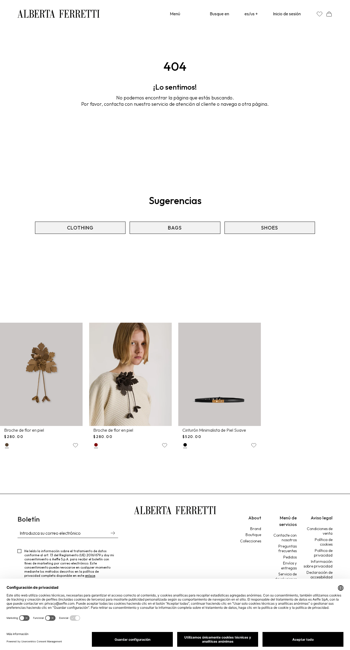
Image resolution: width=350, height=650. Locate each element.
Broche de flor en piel (24, 430)
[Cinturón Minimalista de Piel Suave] (219, 374)
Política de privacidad (323, 553)
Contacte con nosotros (285, 538)
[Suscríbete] (112, 533)
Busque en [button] (219, 13)
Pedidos (290, 557)
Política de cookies (323, 542)
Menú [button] (175, 13)
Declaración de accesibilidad (319, 575)
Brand (255, 528)
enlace (90, 575)
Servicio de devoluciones (286, 576)
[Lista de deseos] (319, 13)
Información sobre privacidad (318, 564)
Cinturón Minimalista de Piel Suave (214, 430)
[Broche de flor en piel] (41, 374)
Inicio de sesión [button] (287, 13)
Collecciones (250, 541)
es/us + (251, 13)
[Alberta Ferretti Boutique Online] (59, 14)
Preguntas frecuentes (287, 549)
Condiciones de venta (319, 531)
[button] (329, 13)
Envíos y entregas (289, 565)
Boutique (253, 534)
